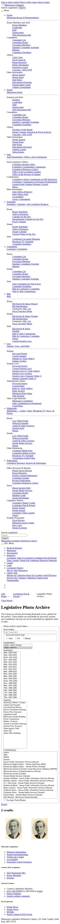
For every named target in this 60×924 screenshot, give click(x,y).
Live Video (17, 421)
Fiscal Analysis (19, 60)
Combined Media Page (22, 450)
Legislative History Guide (23, 503)
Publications (12, 460)
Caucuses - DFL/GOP (22, 70)
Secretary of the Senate (22, 129)
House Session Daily (21, 488)
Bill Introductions (20, 306)
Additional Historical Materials (43, 560)
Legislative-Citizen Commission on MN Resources (34, 179)
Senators (16, 100)
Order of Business (20, 214)
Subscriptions (18, 152)
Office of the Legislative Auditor (26, 172)
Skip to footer (44, 2)
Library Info (12, 573)
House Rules (18, 77)
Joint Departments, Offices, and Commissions (27, 157)
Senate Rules (18, 142)
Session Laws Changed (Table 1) (26, 376)
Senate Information (20, 498)
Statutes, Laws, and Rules (18, 346)
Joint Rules (17, 80)
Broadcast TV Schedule (22, 241)
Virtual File (24, 560)
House (9, 15)
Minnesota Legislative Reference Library (19, 541)
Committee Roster (20, 42)
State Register (18, 396)
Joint (9, 154)
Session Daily (18, 428)
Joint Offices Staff (20, 194)
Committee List (19, 40)
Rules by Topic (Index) (22, 388)
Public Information (20, 65)
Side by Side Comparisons (24, 291)
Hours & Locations (34, 575)
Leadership (17, 27)
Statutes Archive (19, 361)
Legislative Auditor (20, 478)
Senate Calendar (19, 231)
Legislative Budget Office (23, 164)
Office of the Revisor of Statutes (26, 174)
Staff (14, 30)
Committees (12, 246)
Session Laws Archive (22, 373)
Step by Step (12, 570)
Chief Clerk (17, 57)
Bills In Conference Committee (26, 289)
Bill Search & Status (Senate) (25, 316)
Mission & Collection (16, 575)
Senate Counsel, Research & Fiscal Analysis (31, 132)
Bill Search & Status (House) (25, 304)
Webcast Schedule (20, 423)
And (10, 638)
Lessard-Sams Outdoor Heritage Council (30, 184)
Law (9, 343)
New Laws (17, 525)
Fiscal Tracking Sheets (22, 311)
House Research (19, 62)
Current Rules (18, 386)
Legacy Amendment (21, 199)
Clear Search (6, 600)
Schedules (11, 202)
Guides (10, 563)
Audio (25, 421)
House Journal (18, 75)
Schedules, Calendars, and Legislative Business (27, 204)
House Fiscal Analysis (22, 470)
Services (10, 578)
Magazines (11, 550)
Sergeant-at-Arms (20, 67)
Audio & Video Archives (23, 426)
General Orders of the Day (24, 234)
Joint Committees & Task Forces (26, 284)
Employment (18, 32)
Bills (9, 294)
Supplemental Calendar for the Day (27, 219)
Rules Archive (18, 391)
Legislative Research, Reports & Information (26, 463)
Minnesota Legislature (14, 5)
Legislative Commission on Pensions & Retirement (34, 182)
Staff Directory (50, 575)
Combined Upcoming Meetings (26, 239)
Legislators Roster (20, 493)
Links (9, 565)
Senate (10, 90)
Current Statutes (19, 356)
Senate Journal (18, 139)
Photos (15, 431)
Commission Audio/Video (23, 458)
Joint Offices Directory (22, 192)
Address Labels (19, 149)
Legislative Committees (17, 249)
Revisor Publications (21, 480)
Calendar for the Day (21, 217)
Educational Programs (22, 82)
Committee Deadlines (21, 52)
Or (18, 638)
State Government (25, 558)
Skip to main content (10, 2)
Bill (24, 309)
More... (15, 187)
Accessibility (18, 197)
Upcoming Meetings (21, 45)
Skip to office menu (28, 2)
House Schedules (19, 212)
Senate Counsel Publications (24, 475)
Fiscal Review (18, 520)
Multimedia (12, 408)
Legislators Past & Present (23, 505)
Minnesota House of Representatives (23, 17)
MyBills (15, 331)
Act (29, 309)
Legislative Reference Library (25, 169)
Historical (11, 555)
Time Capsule (13, 560)
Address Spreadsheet (21, 87)
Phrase (28, 638)
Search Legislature (9, 7)
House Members (19, 25)
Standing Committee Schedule (25, 47)
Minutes (15, 50)
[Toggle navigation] (2, 11)
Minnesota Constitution (22, 401)
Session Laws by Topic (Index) (26, 371)
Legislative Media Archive (24, 453)
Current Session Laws (22, 341)
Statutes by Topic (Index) (23, 358)
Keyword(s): (9, 629)
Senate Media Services (22, 443)
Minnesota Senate (14, 92)
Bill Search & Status (21, 329)
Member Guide (19, 495)
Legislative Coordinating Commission (29, 167)
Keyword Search (19, 353)
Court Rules (17, 406)
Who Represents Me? (21, 35)
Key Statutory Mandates (25, 578)
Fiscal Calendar (19, 222)
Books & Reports (14, 548)
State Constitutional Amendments (27, 403)
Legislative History (15, 568)
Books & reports (19, 528)
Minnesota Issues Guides (23, 523)
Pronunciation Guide (21, 85)
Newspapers (12, 553)
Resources (22, 570)
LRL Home (4, 595)
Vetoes (15, 338)
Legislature (11, 558)
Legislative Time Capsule (23, 513)
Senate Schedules (20, 227)
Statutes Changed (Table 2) (24, 378)
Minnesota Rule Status (22, 393)
